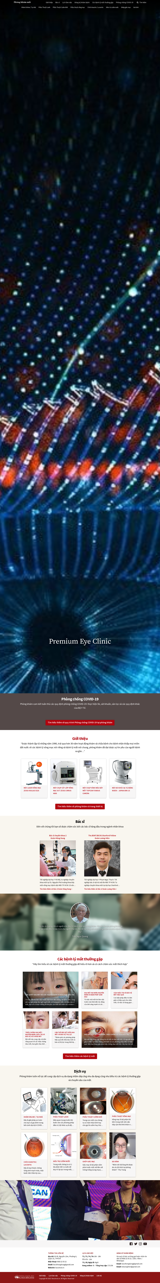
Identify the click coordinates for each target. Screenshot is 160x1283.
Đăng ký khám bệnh (82, 2)
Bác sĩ (57, 2)
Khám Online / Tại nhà (28, 7)
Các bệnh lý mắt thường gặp (102, 2)
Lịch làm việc (67, 2)
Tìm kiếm (142, 2)
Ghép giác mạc (126, 7)
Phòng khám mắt (22, 2)
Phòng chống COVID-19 (124, 2)
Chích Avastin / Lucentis (95, 7)
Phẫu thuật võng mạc (77, 7)
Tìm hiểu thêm (79, 1281)
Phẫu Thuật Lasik (44, 7)
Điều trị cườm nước (112, 7)
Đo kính (136, 7)
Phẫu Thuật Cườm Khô (60, 7)
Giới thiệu (49, 2)
